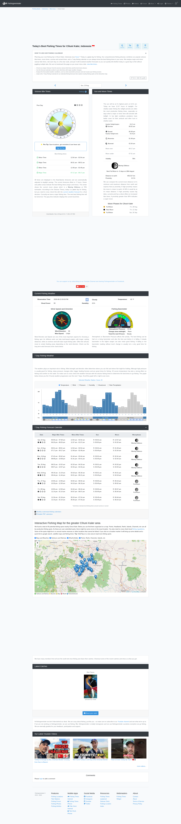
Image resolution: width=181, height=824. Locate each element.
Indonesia (45, 9)
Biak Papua (90, 672)
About (135, 799)
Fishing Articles (56, 806)
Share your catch (91, 713)
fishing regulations (138, 529)
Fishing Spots (36, 9)
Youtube (88, 801)
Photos (127, 3)
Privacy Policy (137, 804)
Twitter (87, 804)
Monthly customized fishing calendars (48, 512)
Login (161, 3)
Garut (77, 57)
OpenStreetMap (135, 592)
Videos (136, 3)
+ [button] (37, 542)
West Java (53, 9)
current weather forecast (71, 192)
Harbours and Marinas (58, 538)
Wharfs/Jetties (73, 538)
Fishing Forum (56, 801)
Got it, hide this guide (139, 78)
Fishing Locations (57, 796)
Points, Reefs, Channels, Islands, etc (93, 538)
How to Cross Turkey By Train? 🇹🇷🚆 (123, 759)
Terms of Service (138, 801)
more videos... (141, 766)
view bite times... (92, 64)
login (41, 778)
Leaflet (127, 592)
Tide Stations (55, 799)
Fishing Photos (56, 804)
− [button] (37, 546)
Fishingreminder (14, 3)
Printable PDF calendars (44, 514)
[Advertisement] (90, 26)
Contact (135, 796)
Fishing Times (117, 3)
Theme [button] (169, 3)
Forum (144, 3)
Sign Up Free (61, 148)
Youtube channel (123, 721)
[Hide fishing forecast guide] (145, 53)
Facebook (88, 796)
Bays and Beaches (42, 538)
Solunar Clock (104, 801)
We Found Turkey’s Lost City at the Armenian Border (90, 759)
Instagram (88, 799)
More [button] (152, 3)
